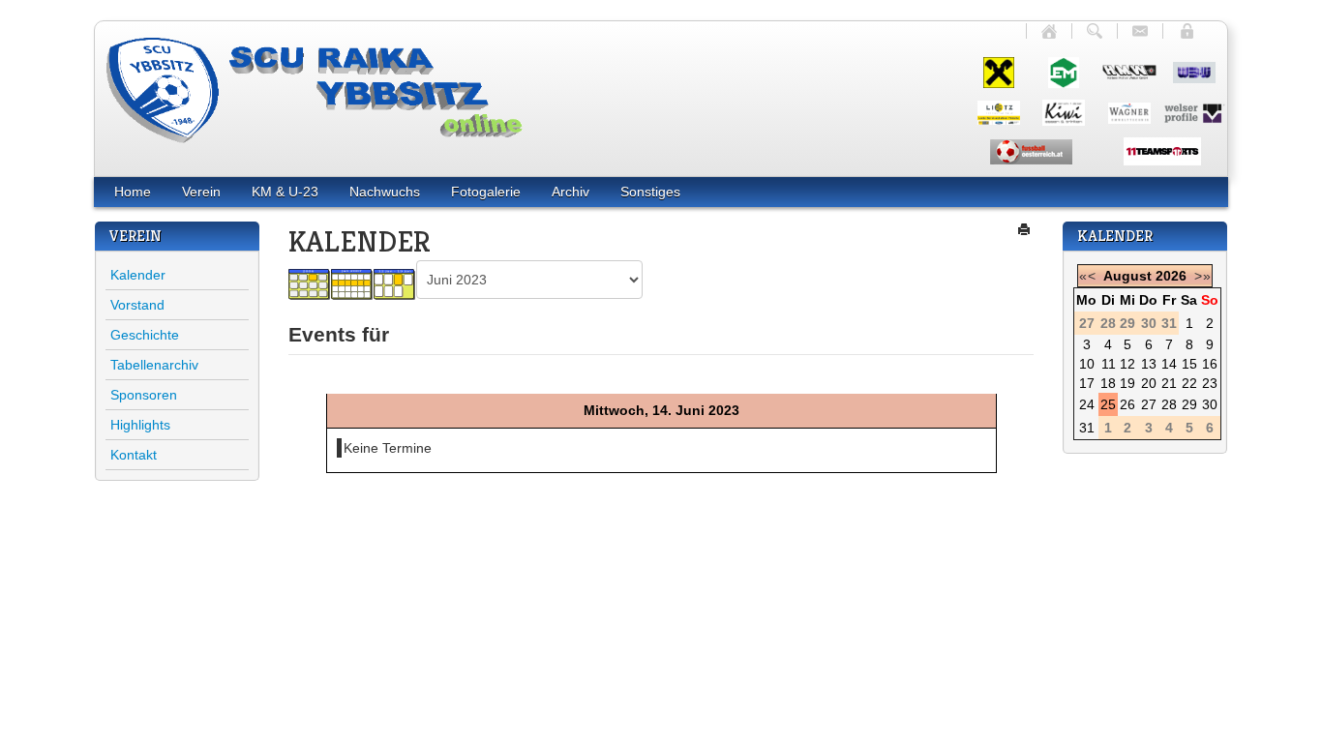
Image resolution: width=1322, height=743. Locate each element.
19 (1127, 383)
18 (1108, 383)
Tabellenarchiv (154, 364)
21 (1169, 383)
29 (1189, 404)
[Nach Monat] (309, 283)
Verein (201, 191)
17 (1087, 383)
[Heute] (395, 283)
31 (1087, 427)
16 (1209, 364)
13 (1149, 364)
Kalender (137, 274)
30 (1209, 404)
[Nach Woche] (352, 283)
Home (132, 191)
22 (1189, 383)
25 (1108, 404)
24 (1087, 404)
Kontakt (133, 454)
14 (1169, 364)
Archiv (570, 191)
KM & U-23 (285, 191)
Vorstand (137, 304)
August (1127, 275)
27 (1149, 404)
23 (1209, 383)
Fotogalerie (486, 191)
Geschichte (144, 334)
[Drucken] (1025, 229)
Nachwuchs (384, 191)
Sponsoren (143, 394)
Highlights (140, 424)
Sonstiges (650, 191)
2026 (1171, 275)
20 (1149, 383)
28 (1169, 404)
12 (1127, 364)
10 (1087, 364)
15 (1189, 364)
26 (1127, 404)
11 (1108, 364)
